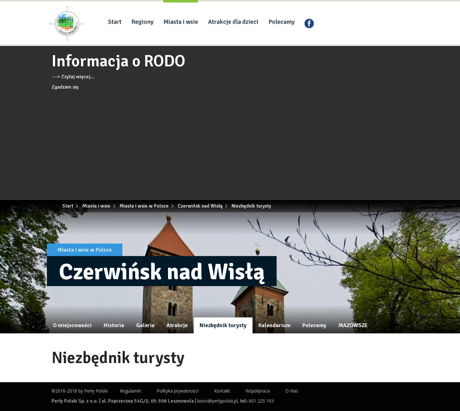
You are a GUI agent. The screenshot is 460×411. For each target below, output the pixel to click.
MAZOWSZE (353, 325)
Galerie (145, 325)
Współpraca (258, 391)
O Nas (291, 391)
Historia (114, 325)
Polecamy (281, 22)
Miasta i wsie (180, 22)
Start (114, 22)
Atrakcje (177, 325)
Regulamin (130, 391)
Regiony (142, 22)
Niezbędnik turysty (223, 325)
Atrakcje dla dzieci (233, 22)
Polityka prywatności (177, 391)
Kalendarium (274, 325)
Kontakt (222, 391)
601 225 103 (261, 401)
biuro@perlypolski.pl (217, 401)
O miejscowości (72, 325)
